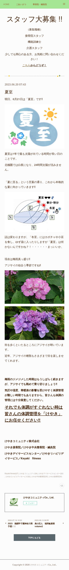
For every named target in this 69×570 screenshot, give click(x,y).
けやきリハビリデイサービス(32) (18, 476)
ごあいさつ (21, 4)
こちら (26, 65)
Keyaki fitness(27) (11, 473)
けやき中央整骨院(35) (39, 476)
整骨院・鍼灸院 (40, 4)
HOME (6, 4)
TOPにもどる (34, 537)
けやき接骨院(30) (55, 476)
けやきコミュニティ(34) (28, 473)
